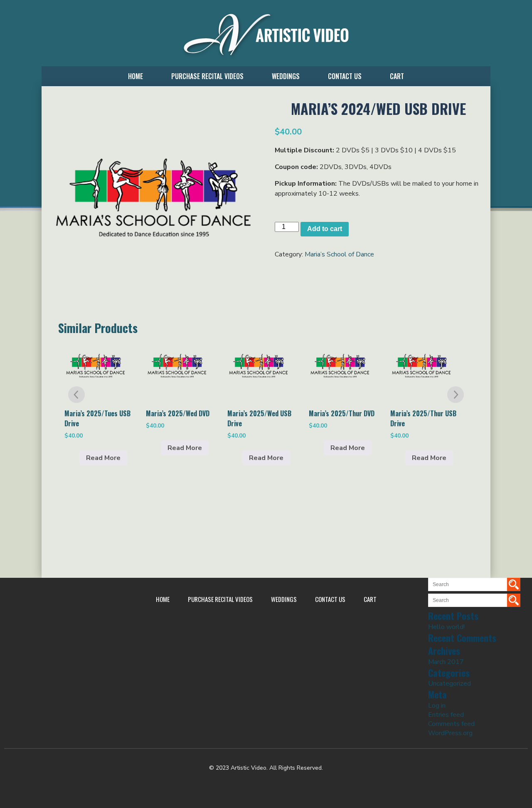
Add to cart (324, 228)
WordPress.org (450, 733)
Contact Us (345, 76)
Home (135, 76)
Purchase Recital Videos (207, 76)
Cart (397, 76)
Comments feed (451, 723)
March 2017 (446, 661)
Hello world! (446, 626)
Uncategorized (449, 683)
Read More (103, 457)
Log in (437, 705)
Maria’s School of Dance (339, 254)
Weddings (286, 76)
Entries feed (446, 714)
